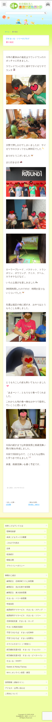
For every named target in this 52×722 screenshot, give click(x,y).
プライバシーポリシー (16, 566)
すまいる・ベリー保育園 (16, 598)
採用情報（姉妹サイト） (15, 682)
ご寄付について (11, 694)
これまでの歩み (13, 543)
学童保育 (10, 604)
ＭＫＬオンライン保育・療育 (18, 673)
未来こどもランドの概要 (16, 537)
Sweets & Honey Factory (17, 667)
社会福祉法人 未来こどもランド (26, 716)
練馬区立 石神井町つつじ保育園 (20, 581)
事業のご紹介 (10, 575)
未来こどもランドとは (14, 526)
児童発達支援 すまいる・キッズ (20, 621)
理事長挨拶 (11, 531)
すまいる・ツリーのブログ (18, 39)
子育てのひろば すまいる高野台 (20, 638)
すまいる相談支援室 (15, 627)
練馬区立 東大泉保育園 (16, 593)
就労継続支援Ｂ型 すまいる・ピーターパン (25, 655)
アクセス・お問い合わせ (15, 688)
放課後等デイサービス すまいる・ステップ (25, 610)
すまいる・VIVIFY (14, 661)
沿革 (8, 549)
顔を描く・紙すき (34, 504)
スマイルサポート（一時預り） (19, 644)
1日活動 (8, 504)
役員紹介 (10, 554)
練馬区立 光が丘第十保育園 (18, 587)
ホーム (7, 32)
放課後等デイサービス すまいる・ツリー (24, 615)
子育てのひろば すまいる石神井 (20, 632)
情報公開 (10, 560)
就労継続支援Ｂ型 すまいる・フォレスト (24, 650)
